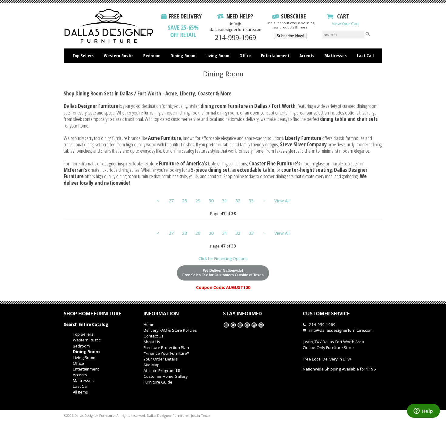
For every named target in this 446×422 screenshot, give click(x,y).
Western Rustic (118, 55)
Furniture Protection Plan (166, 347)
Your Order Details (161, 359)
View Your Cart (345, 23)
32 (237, 201)
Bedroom (151, 55)
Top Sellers (83, 55)
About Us (152, 341)
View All (281, 201)
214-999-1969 (235, 38)
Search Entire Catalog (86, 324)
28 (184, 201)
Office (245, 55)
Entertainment (275, 55)
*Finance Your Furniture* (166, 353)
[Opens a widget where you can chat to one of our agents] (423, 411)
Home (149, 324)
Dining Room (183, 55)
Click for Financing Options (223, 258)
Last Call (365, 55)
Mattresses (335, 55)
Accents (306, 55)
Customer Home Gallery (166, 376)
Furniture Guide (158, 382)
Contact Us (154, 336)
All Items (223, 68)
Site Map (152, 364)
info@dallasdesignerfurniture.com (236, 26)
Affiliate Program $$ (162, 370)
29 (197, 201)
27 (171, 201)
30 (211, 201)
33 (251, 201)
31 (224, 201)
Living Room (217, 55)
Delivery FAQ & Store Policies (170, 330)
